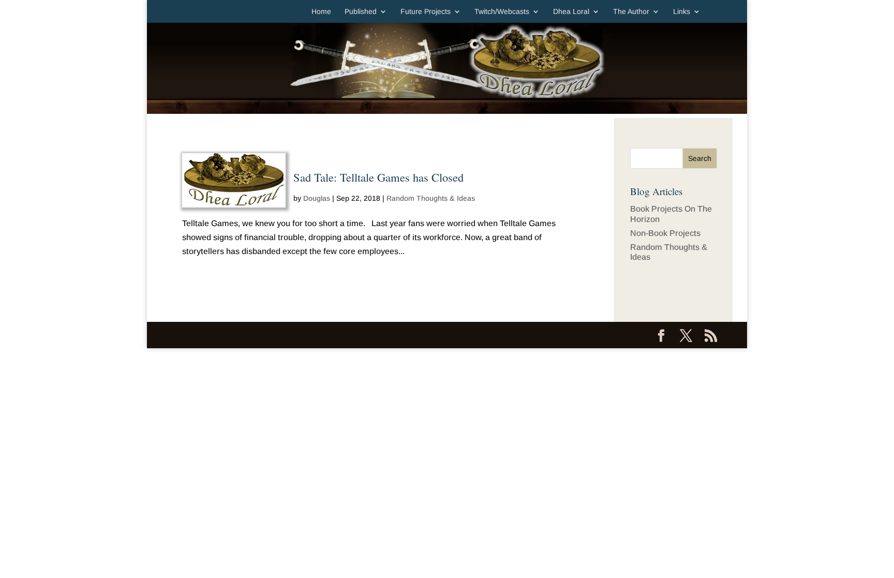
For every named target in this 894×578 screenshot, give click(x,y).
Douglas (316, 198)
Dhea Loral (571, 12)
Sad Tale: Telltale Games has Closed (378, 177)
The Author (631, 12)
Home (321, 12)
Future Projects (425, 12)
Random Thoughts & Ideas (430, 198)
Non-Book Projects (665, 233)
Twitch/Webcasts (501, 12)
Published (361, 12)
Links (681, 12)
